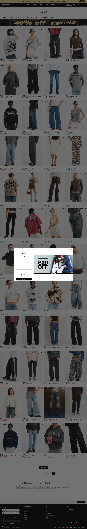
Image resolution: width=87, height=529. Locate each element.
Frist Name (17, 259)
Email (16, 268)
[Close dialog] (72, 249)
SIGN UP (23, 279)
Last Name (17, 263)
